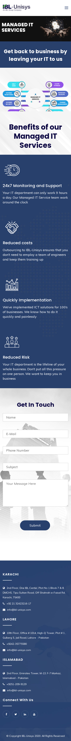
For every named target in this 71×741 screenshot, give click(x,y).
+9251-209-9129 (16, 684)
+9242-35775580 (17, 643)
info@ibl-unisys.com (19, 609)
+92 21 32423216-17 (19, 603)
